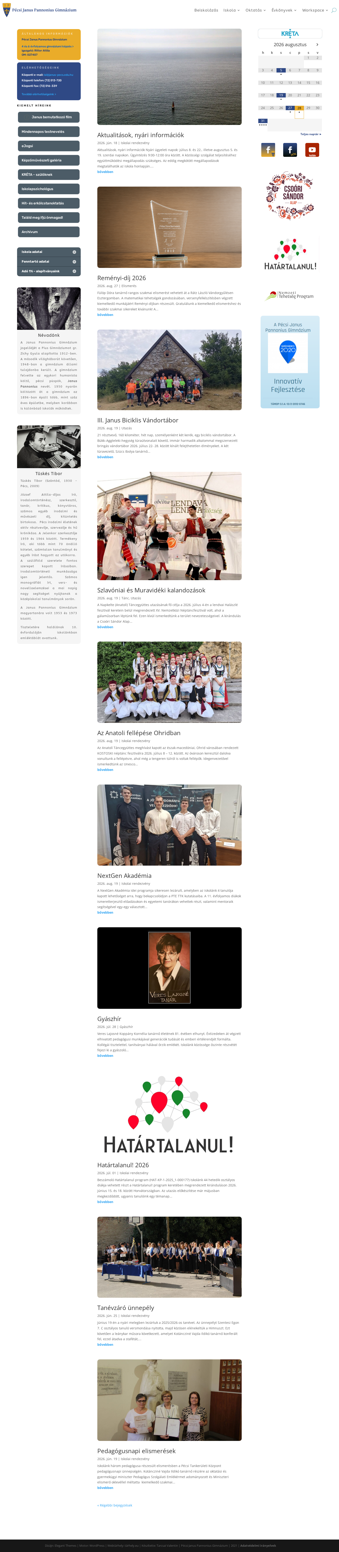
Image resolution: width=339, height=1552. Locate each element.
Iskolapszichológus (37, 189)
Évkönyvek (282, 10)
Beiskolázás (206, 10)
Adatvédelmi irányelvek (258, 1545)
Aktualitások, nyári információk (140, 135)
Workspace (313, 10)
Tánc (125, 598)
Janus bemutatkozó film (52, 117)
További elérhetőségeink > (39, 94)
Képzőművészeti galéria (42, 160)
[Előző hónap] (262, 44)
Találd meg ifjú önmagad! (42, 217)
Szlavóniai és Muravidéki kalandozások (151, 590)
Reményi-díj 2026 (121, 278)
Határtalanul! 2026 (123, 1165)
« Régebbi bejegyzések (114, 1505)
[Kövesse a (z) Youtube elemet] (312, 150)
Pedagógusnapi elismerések (136, 1451)
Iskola (229, 10)
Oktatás (254, 10)
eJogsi (27, 146)
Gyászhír (109, 1019)
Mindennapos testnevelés (43, 132)
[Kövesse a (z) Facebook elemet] (268, 150)
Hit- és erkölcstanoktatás (43, 203)
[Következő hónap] (317, 44)
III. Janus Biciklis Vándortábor (137, 420)
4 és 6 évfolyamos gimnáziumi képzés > (48, 46)
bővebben (105, 172)
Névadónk (49, 335)
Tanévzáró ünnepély (125, 1307)
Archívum (30, 232)
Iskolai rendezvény (135, 143)
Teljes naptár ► (311, 134)
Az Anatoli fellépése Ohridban (139, 733)
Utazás (127, 428)
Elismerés (129, 286)
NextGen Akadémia (124, 875)
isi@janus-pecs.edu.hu (58, 74)
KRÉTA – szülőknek (37, 175)
